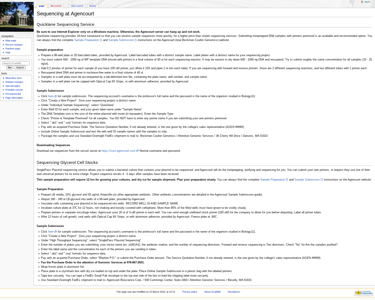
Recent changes (14, 44)
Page (41, 6)
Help (7, 52)
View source (77, 6)
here (51, 96)
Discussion (56, 6)
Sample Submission (121, 40)
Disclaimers (234, 291)
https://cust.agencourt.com (118, 150)
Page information (14, 97)
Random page (12, 48)
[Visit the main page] (17, 17)
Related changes (14, 82)
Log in (367, 1)
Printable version (14, 89)
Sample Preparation (86, 40)
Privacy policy (190, 291)
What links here (13, 78)
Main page (10, 40)
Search (5, 58)
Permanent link (13, 94)
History (92, 6)
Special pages (12, 86)
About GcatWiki (212, 291)
